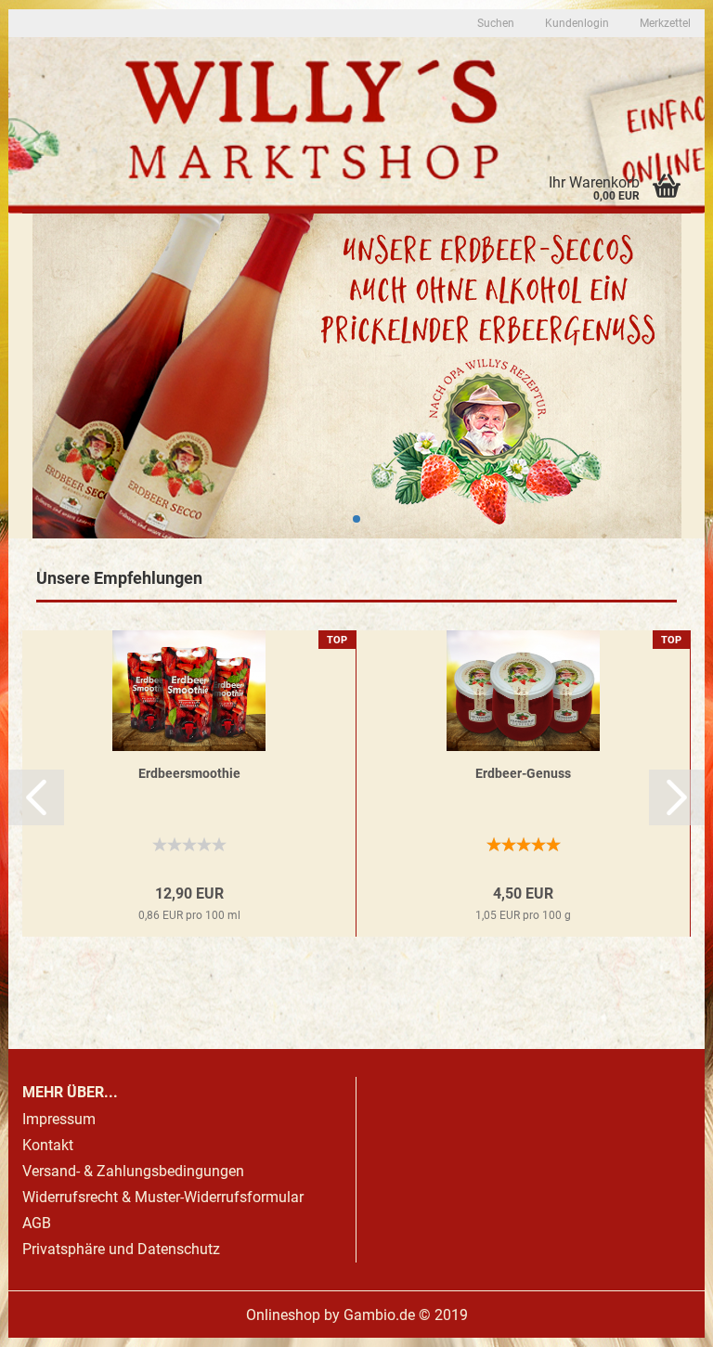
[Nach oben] (662, 1319)
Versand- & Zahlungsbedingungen (133, 1171)
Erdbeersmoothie (189, 773)
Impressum (59, 1119)
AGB (36, 1223)
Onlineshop (283, 1315)
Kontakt (47, 1145)
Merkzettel (664, 23)
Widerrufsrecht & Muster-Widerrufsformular (163, 1197)
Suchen (495, 23)
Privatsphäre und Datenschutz (121, 1249)
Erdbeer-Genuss (523, 773)
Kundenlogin (575, 23)
